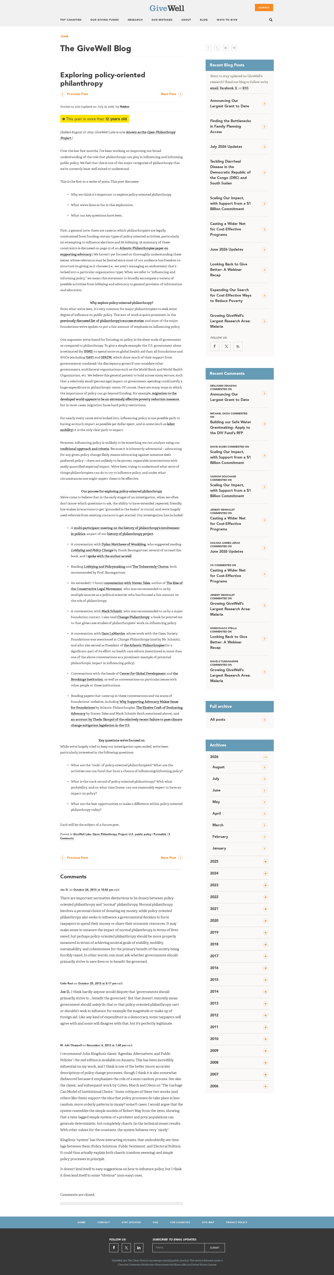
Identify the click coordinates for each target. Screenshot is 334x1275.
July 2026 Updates (226, 147)
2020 (214, 921)
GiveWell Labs (82, 834)
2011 (214, 1027)
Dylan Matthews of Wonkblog (124, 544)
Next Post (168, 94)
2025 (214, 862)
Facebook (227, 88)
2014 (214, 992)
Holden (124, 107)
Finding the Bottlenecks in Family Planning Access (230, 126)
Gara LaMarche (113, 633)
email (234, 47)
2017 (214, 956)
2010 (214, 1039)
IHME (88, 351)
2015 (214, 980)
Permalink (160, 834)
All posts (217, 720)
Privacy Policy (236, 1222)
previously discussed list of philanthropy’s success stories (102, 321)
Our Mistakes (162, 20)
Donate (264, 8)
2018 (214, 944)
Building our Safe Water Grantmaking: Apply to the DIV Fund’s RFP (230, 424)
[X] (226, 346)
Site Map (208, 1222)
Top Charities (71, 20)
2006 (214, 1086)
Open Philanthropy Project (109, 834)
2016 (214, 968)
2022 (214, 897)
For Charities (180, 1222)
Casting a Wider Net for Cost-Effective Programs (228, 229)
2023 (214, 885)
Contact (103, 1222)
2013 (214, 1003)
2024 (214, 873)
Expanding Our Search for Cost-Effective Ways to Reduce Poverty (230, 295)
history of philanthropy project (130, 534)
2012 (214, 1015)
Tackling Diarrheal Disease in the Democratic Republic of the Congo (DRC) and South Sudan (230, 172)
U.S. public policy (140, 834)
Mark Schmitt (112, 611)
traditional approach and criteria (84, 449)
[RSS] (237, 346)
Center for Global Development (143, 673)
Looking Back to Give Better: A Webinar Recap (228, 270)
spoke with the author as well (109, 556)
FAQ (155, 1222)
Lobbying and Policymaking (104, 566)
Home (64, 36)
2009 (214, 1051)
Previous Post (77, 94)
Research (135, 20)
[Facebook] (214, 346)
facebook (208, 47)
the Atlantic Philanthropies (144, 645)
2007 (214, 1074)
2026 (214, 757)
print (225, 47)
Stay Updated (131, 1222)
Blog (204, 20)
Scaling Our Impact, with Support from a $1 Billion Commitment (230, 204)
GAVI (90, 357)
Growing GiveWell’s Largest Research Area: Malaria (230, 321)
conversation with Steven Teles (127, 583)
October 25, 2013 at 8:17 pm (97, 983)
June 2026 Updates (226, 250)
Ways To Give (227, 20)
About (186, 20)
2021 (214, 909)
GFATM (106, 357)
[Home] (167, 10)
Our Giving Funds (104, 20)
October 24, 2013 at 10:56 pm (93, 890)
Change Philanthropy (133, 617)
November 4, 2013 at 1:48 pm (106, 1045)
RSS (245, 88)
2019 (214, 933)
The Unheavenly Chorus (150, 566)
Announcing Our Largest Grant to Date (229, 103)
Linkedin (138, 1247)
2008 (214, 1063)
